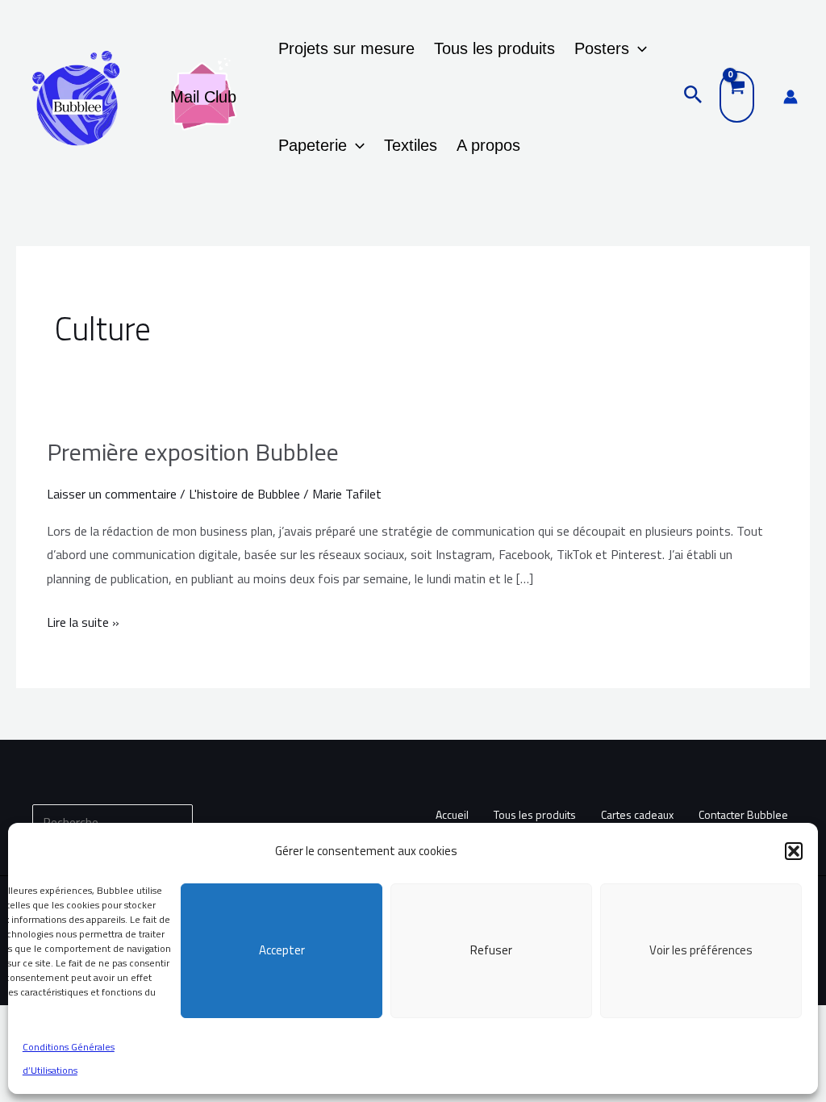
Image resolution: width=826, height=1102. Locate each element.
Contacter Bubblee (743, 814)
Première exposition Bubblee (193, 451)
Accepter (282, 950)
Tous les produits (494, 48)
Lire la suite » (83, 621)
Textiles (410, 145)
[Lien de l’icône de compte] (790, 97)
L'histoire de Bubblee (244, 493)
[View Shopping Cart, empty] (737, 97)
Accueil (452, 814)
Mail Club (203, 97)
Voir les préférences (701, 950)
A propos (488, 145)
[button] (794, 851)
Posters (601, 48)
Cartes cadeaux (637, 814)
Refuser (491, 950)
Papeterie (312, 145)
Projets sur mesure (346, 48)
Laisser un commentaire (112, 493)
